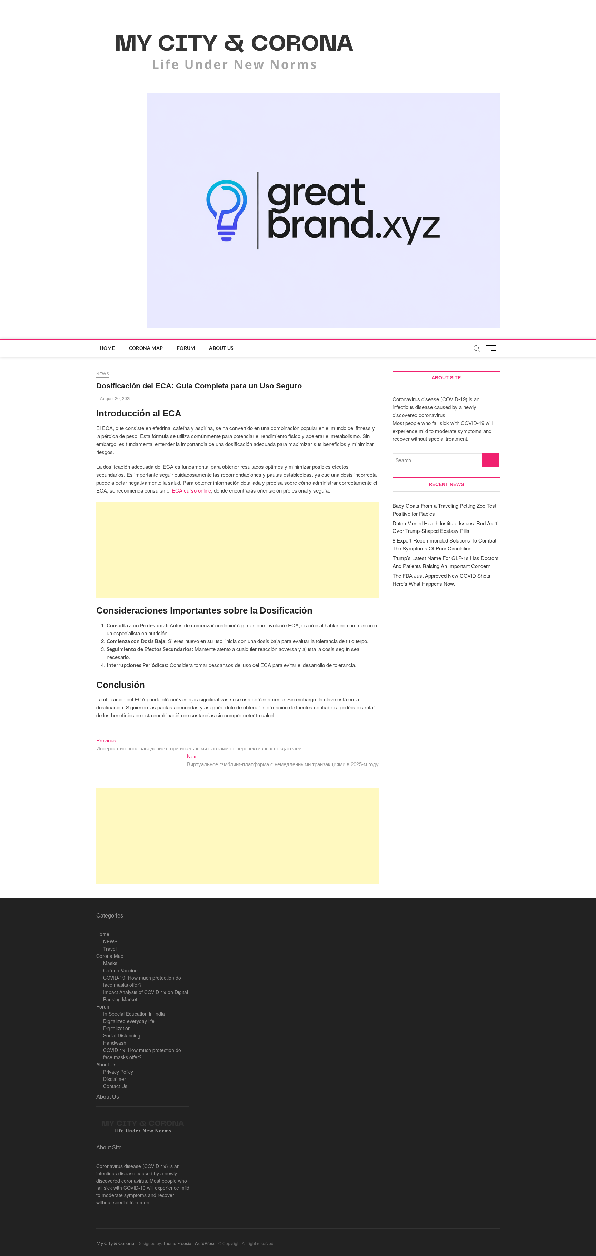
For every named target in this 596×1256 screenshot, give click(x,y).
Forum (186, 348)
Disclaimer (114, 1078)
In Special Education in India (134, 1013)
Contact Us (115, 1086)
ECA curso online (191, 490)
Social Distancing (121, 1035)
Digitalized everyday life (129, 1020)
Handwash (114, 1042)
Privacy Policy (118, 1071)
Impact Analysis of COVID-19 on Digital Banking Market (145, 996)
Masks (110, 963)
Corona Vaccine (120, 970)
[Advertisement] (237, 550)
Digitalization (117, 1028)
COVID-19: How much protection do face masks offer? (142, 981)
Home (107, 348)
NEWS (110, 941)
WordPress (205, 1243)
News (102, 374)
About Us (221, 348)
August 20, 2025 (115, 398)
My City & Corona (115, 1243)
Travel (110, 948)
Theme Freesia (177, 1243)
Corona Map (146, 348)
